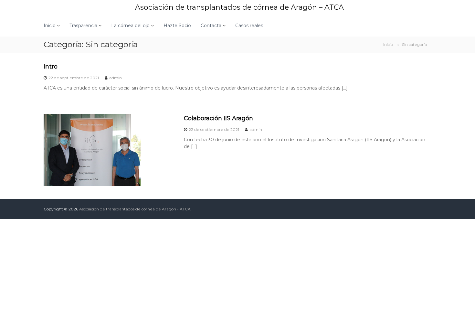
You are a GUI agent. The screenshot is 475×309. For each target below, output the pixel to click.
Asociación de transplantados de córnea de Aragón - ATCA (135, 209)
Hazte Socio (177, 25)
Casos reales (249, 25)
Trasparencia (83, 25)
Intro (51, 66)
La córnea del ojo (130, 25)
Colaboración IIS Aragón (218, 118)
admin (115, 77)
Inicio (50, 25)
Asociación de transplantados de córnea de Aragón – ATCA (239, 7)
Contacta (211, 25)
